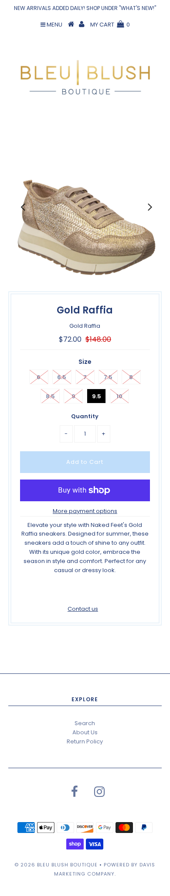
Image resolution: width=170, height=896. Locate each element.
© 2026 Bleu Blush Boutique (56, 864)
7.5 (108, 377)
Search (85, 723)
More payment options (85, 511)
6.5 (61, 377)
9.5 (96, 396)
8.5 (50, 396)
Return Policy (85, 741)
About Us (85, 732)
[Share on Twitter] (83, 591)
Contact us (83, 609)
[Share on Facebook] (69, 591)
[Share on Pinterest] (99, 591)
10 (119, 396)
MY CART (110, 24)
